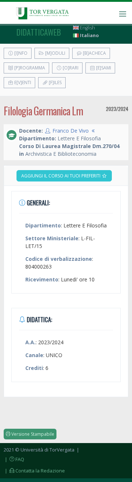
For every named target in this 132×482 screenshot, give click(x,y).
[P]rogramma (29, 68)
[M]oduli (54, 53)
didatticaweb (38, 32)
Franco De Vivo (70, 130)
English (87, 28)
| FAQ (14, 459)
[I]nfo (20, 53)
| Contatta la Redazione (34, 470)
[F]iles (55, 82)
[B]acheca (94, 53)
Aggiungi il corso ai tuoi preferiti (61, 176)
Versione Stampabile (32, 434)
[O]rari (70, 68)
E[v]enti (22, 82)
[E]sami (103, 68)
